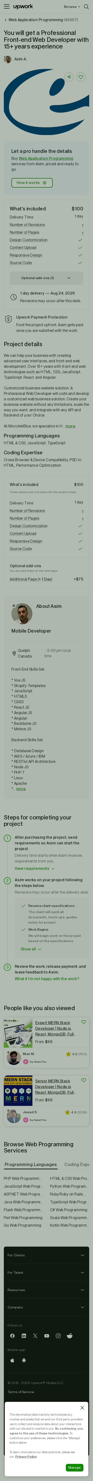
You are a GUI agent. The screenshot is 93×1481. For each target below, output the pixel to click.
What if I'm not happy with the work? (47, 979)
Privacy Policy (26, 1456)
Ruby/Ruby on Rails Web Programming (69, 1194)
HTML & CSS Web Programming (69, 1178)
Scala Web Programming (69, 1217)
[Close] (82, 1407)
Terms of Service (21, 1392)
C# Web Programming (69, 1210)
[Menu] (7, 6)
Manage (74, 1467)
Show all (28, 949)
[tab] (31, 1164)
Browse (70, 7)
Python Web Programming (69, 1186)
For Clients (16, 1255)
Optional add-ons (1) (37, 278)
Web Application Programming (46, 158)
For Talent (15, 1272)
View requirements (32, 868)
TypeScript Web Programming (69, 1202)
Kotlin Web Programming (69, 1225)
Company (15, 1307)
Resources (16, 1290)
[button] (46, 225)
